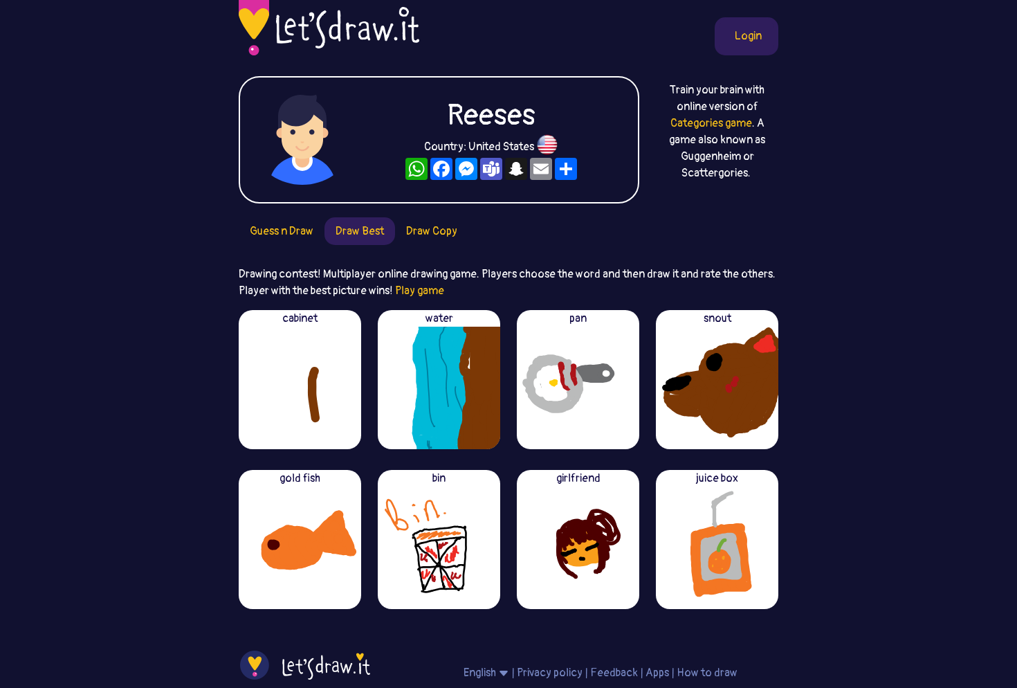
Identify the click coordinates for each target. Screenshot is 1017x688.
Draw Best (360, 231)
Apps (657, 673)
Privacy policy (550, 673)
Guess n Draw (281, 231)
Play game (419, 291)
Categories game (711, 123)
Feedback (614, 673)
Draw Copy (431, 231)
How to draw (707, 673)
